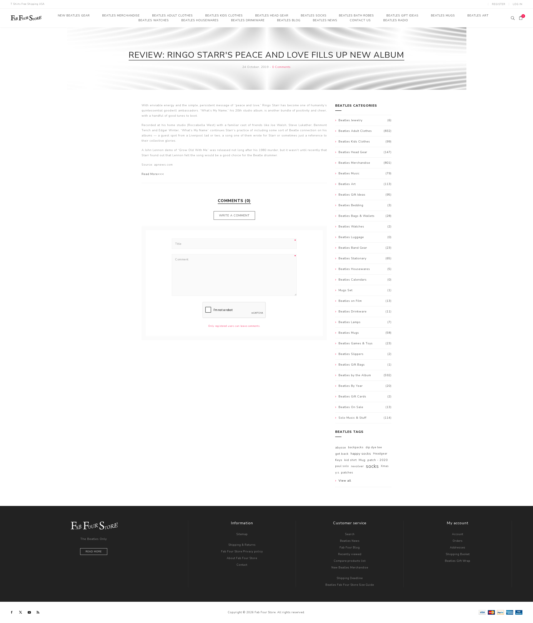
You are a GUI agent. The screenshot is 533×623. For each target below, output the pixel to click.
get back (342, 454)
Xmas (385, 466)
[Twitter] (20, 612)
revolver (357, 466)
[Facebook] (12, 612)
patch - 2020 (377, 460)
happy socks (361, 453)
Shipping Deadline (350, 578)
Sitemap (242, 534)
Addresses (457, 547)
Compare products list (350, 561)
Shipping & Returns (242, 545)
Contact (242, 565)
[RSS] (38, 612)
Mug (362, 460)
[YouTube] (29, 612)
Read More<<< (153, 174)
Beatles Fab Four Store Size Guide (349, 585)
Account (457, 534)
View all (345, 481)
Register (498, 4)
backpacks (356, 447)
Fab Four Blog (350, 547)
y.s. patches (344, 472)
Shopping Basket (458, 554)
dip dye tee (374, 447)
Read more (94, 551)
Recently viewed (349, 554)
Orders (458, 541)
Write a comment (234, 215)
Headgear (380, 454)
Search (350, 534)
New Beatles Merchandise (349, 567)
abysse (340, 447)
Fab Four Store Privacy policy (242, 551)
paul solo (342, 466)
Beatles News (350, 541)
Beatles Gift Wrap (457, 561)
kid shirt (350, 460)
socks (372, 466)
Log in (517, 4)
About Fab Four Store (242, 558)
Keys (338, 460)
